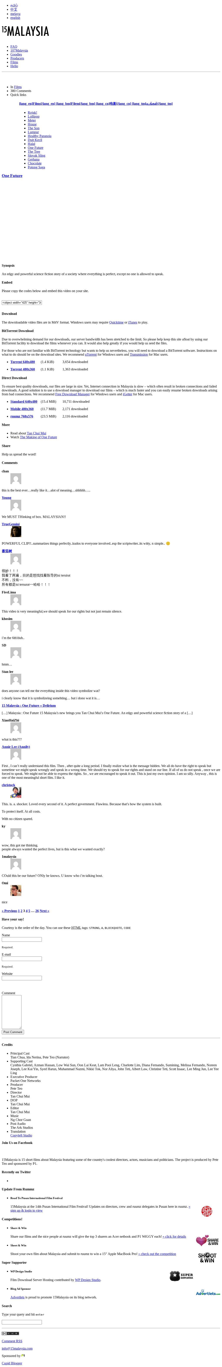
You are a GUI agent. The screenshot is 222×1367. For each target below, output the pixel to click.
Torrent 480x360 (22, 369)
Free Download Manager (72, 394)
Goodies (16, 54)
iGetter (127, 394)
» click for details (174, 1236)
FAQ (13, 46)
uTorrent (91, 354)
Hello (14, 66)
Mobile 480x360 (22, 409)
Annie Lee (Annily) (16, 747)
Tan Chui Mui (36, 433)
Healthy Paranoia (39, 136)
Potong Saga (36, 167)
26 (37, 911)
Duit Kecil (35, 140)
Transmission (139, 354)
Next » (44, 911)
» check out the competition (157, 1254)
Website (7, 974)
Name (6, 935)
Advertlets (17, 1297)
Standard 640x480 (23, 401)
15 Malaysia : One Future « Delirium (29, 705)
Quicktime (116, 322)
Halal (31, 144)
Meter (32, 120)
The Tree (34, 151)
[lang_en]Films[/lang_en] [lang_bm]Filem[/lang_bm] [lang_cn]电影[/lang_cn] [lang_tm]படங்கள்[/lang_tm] (96, 103)
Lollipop (33, 116)
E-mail (6, 954)
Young (6, 497)
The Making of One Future (38, 437)
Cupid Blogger (12, 1363)
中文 (13, 9)
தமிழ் (14, 5)
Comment (8, 993)
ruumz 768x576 (21, 416)
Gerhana (33, 159)
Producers (17, 58)
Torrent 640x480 (22, 362)
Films (14, 62)
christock (8, 785)
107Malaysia (19, 50)
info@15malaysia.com (17, 1348)
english (15, 18)
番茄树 (7, 551)
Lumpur (33, 132)
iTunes (132, 322)
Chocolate (35, 163)
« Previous (9, 911)
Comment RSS (12, 1341)
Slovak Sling (36, 155)
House (32, 124)
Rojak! (32, 112)
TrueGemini (11, 524)
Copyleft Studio (21, 1135)
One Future (35, 148)
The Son (33, 128)
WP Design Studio (87, 1280)
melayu (15, 14)
